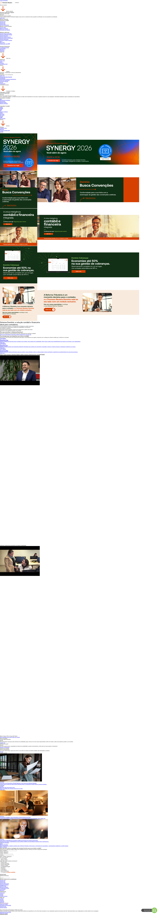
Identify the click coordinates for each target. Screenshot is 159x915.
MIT (1, 110)
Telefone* (2, 855)
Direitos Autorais (3, 907)
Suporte (1, 894)
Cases (1, 61)
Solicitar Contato (3, 874)
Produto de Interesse (4, 875)
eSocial (1, 82)
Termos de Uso (3, 906)
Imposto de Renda (4, 111)
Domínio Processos (4, 35)
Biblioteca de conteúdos (5, 100)
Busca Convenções (5, 871)
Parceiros (2, 63)
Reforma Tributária (4, 103)
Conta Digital (2, 48)
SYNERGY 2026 (3, 128)
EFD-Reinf (2, 115)
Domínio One (3, 21)
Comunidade (2, 83)
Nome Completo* (3, 850)
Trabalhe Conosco (3, 896)
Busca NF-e (2, 42)
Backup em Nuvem (4, 28)
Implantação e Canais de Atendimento (8, 79)
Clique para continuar (3, 914)
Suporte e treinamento (4, 747)
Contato (1, 131)
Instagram (2, 902)
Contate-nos (2, 742)
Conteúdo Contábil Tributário (6, 40)
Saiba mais (2, 18)
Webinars (2, 129)
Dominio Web (4, 862)
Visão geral (2, 60)
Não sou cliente (4, 859)
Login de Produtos (4, 0)
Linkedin (2, 898)
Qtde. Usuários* (3, 856)
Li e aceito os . (8, 872)
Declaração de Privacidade (5, 905)
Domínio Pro (2, 22)
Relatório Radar (3, 102)
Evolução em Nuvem (5, 29)
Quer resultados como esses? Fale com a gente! (10, 737)
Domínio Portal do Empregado (6, 38)
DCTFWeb (2, 114)
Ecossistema (2, 101)
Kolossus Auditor (4, 865)
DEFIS (1, 112)
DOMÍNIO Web (3, 886)
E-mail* (1, 854)
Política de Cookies (4, 904)
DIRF (1, 109)
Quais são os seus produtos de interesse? (8, 861)
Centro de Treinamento (5, 80)
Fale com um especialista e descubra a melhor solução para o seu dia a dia (15, 334)
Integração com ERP (5, 43)
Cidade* (1, 852)
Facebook (2, 900)
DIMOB (1, 108)
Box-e (1, 41)
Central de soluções (4, 81)
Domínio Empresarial (4, 25)
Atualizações (2, 78)
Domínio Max (3, 24)
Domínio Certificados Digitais (6, 34)
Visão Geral (2, 892)
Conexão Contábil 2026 (5, 130)
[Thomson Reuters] (9, 3)
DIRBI (1, 117)
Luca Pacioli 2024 (4, 64)
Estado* (1, 851)
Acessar (1, 751)
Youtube (1, 899)
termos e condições (11, 872)
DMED (1, 107)
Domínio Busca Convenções (6, 33)
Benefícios (2, 49)
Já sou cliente (4, 858)
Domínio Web (3, 27)
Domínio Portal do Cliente (5, 37)
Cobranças (2, 51)
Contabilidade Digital (4, 47)
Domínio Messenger (4, 39)
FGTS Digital (2, 118)
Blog (1, 99)
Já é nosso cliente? (4, 857)
